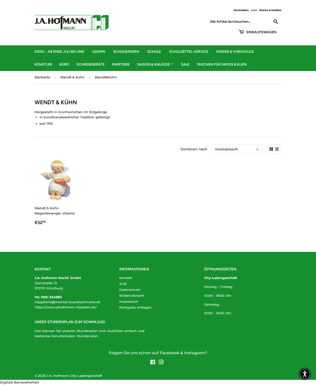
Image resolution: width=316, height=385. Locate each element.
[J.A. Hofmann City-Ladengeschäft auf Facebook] (152, 363)
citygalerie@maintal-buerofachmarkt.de (67, 302)
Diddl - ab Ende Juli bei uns (59, 52)
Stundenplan (87, 336)
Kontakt (125, 278)
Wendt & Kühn (72, 77)
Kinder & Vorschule (235, 52)
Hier (38, 331)
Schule (154, 52)
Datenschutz (129, 290)
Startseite (42, 77)
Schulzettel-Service (188, 52)
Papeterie (121, 64)
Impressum (128, 301)
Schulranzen (126, 52)
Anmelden (241, 10)
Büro (64, 64)
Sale (185, 64)
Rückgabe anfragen (135, 307)
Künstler (43, 64)
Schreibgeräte (91, 64)
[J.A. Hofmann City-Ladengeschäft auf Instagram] (161, 363)
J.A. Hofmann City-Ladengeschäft (74, 376)
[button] (305, 374)
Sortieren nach (194, 149)
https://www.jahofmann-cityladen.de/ (66, 307)
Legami (98, 52)
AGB (123, 284)
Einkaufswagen (261, 32)
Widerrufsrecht (131, 296)
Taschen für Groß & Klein (222, 64)
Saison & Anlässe (154, 64)
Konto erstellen (270, 10)
